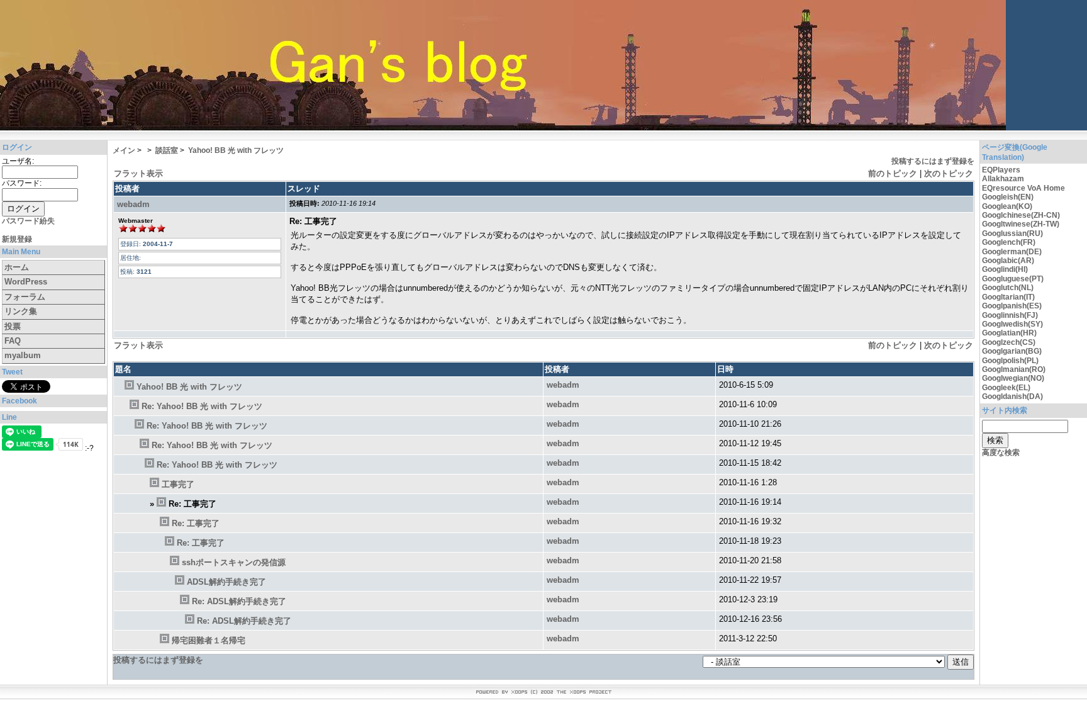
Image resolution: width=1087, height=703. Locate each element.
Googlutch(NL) (1008, 287)
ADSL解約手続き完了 (226, 582)
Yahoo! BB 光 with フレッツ (236, 150)
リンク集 (20, 311)
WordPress (25, 281)
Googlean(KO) (1007, 206)
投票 (12, 326)
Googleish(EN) (1008, 197)
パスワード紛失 (28, 221)
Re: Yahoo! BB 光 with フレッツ (202, 406)
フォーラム (24, 296)
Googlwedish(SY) (1012, 324)
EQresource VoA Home (1023, 188)
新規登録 (17, 239)
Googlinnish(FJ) (1010, 315)
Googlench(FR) (1008, 242)
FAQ (12, 341)
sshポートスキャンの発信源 (234, 562)
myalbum (22, 355)
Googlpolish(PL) (1010, 360)
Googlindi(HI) (1005, 269)
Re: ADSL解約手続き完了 (239, 601)
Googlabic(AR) (1008, 260)
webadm (133, 204)
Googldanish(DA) (1012, 396)
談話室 (166, 150)
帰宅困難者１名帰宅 (208, 640)
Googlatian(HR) (1009, 333)
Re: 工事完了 (196, 523)
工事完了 (178, 484)
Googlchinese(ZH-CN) (1021, 215)
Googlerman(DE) (1012, 251)
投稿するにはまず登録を (932, 161)
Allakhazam (1003, 178)
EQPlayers (1001, 170)
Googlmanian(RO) (1013, 369)
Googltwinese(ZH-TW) (1020, 224)
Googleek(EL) (1006, 387)
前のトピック (892, 173)
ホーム (16, 267)
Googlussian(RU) (1012, 233)
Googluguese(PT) (1013, 278)
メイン (124, 150)
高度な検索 (1001, 452)
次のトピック (948, 173)
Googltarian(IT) (1008, 297)
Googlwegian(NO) (1013, 378)
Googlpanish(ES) (1012, 305)
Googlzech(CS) (1008, 342)
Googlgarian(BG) (1012, 351)
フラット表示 (138, 173)
